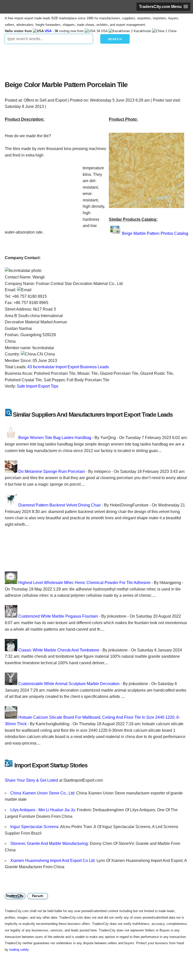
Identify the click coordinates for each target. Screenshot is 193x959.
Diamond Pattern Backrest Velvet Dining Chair (59, 505)
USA (48, 31)
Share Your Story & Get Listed (31, 780)
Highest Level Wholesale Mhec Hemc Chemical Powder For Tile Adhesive (84, 582)
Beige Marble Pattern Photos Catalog (155, 233)
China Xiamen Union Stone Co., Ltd (42, 793)
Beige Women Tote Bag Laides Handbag (54, 437)
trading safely (19, 949)
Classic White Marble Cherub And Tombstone (58, 650)
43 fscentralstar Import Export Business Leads (68, 367)
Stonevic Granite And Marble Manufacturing (49, 843)
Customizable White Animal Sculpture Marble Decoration (69, 684)
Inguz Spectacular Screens (34, 827)
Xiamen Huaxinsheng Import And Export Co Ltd (52, 860)
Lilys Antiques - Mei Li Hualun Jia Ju (42, 810)
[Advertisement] (96, 61)
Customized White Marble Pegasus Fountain (58, 616)
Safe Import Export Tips (37, 386)
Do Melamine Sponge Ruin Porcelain (51, 471)
